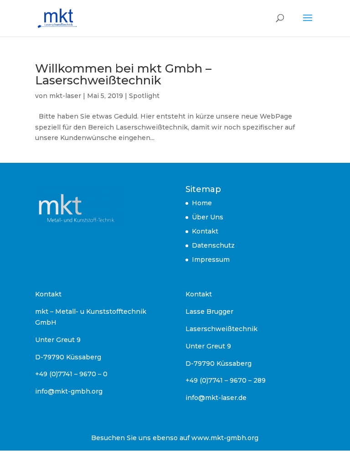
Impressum (211, 259)
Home (202, 203)
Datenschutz (213, 245)
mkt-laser (65, 96)
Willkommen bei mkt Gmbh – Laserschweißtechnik (123, 74)
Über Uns (207, 217)
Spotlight (144, 96)
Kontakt (205, 231)
